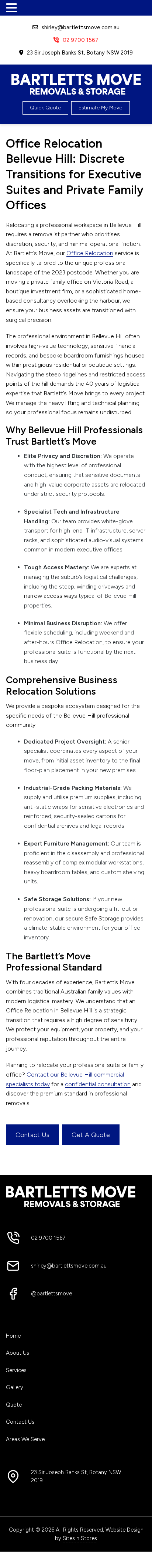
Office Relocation (89, 253)
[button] (12, 8)
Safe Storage (102, 918)
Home (13, 1335)
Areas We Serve (25, 1439)
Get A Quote (91, 1135)
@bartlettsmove (51, 1293)
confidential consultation (98, 1084)
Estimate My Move (100, 108)
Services (16, 1370)
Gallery (14, 1387)
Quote (14, 1404)
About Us (17, 1353)
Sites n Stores (80, 1538)
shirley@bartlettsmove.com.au (81, 27)
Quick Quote (45, 108)
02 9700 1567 (81, 40)
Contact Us (32, 1135)
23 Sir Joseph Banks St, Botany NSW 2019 (80, 52)
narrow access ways (50, 595)
